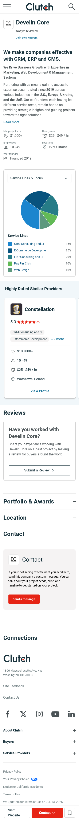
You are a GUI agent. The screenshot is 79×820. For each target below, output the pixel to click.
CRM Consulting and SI (29, 244)
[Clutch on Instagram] (39, 714)
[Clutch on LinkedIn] (71, 714)
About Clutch (13, 730)
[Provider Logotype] (8, 24)
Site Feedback (13, 686)
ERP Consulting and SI (28, 257)
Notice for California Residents (23, 786)
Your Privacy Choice (16, 779)
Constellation (40, 309)
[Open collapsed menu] (7, 7)
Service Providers (16, 753)
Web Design (21, 270)
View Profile (40, 391)
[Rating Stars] (26, 322)
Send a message (24, 599)
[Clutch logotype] (39, 7)
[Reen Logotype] (16, 309)
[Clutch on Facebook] (7, 714)
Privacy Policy (12, 771)
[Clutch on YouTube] (55, 714)
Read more (11, 122)
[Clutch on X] (23, 714)
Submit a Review (37, 470)
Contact (45, 813)
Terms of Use (11, 794)
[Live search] (72, 7)
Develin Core (32, 22)
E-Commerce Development (31, 250)
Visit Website (14, 812)
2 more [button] (59, 339)
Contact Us (11, 697)
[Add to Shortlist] (70, 812)
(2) (38, 322)
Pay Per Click (22, 263)
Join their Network (26, 37)
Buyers (8, 742)
